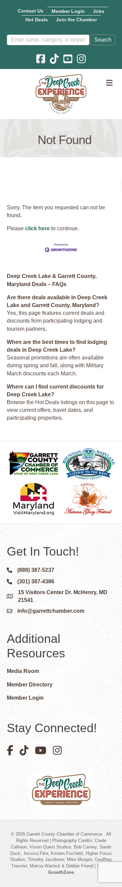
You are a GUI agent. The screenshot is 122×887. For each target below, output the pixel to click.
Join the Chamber (76, 19)
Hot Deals (36, 19)
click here (37, 228)
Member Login (68, 11)
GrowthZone (61, 872)
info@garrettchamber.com (50, 611)
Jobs (98, 11)
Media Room (23, 671)
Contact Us (30, 11)
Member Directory (30, 684)
